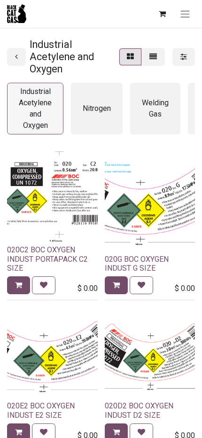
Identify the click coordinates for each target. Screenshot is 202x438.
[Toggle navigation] (185, 14)
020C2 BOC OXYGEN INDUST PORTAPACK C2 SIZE (47, 258)
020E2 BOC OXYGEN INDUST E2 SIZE (41, 410)
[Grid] (130, 57)
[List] (153, 57)
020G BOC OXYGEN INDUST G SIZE (137, 264)
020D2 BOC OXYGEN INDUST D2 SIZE (139, 410)
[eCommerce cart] (162, 13)
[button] (18, 285)
